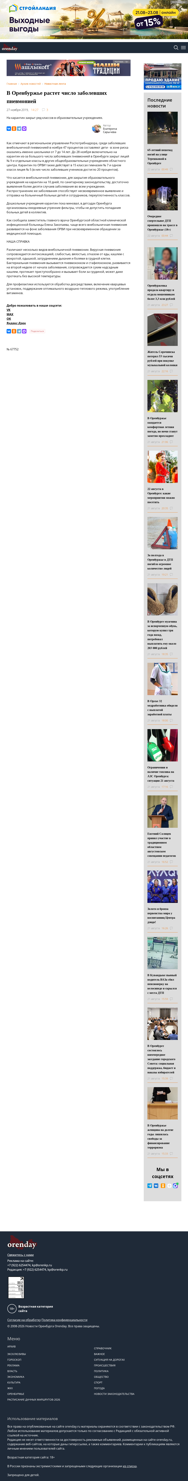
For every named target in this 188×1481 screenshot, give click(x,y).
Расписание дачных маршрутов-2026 (33, 1399)
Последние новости (159, 103)
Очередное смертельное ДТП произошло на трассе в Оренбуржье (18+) (162, 222)
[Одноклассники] (14, 128)
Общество (101, 1376)
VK (8, 310)
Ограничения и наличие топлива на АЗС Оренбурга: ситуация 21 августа (160, 774)
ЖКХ (10, 1388)
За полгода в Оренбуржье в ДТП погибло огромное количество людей (160, 561)
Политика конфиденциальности (64, 1320)
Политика (101, 1371)
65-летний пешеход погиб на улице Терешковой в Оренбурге (159, 156)
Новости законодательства (114, 1394)
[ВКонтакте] (9, 128)
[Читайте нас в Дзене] (169, 1185)
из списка (130, 1466)
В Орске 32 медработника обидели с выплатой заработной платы (162, 707)
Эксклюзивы (16, 1354)
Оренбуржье (15, 1394)
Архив (11, 1346)
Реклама (13, 1365)
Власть (12, 1371)
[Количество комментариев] (175, 169)
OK (9, 319)
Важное (99, 1354)
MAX (10, 314)
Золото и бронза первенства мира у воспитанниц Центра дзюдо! (161, 915)
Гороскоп (14, 1359)
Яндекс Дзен (16, 323)
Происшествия (104, 1365)
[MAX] (24, 128)
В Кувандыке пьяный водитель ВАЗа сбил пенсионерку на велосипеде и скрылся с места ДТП (162, 984)
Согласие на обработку (24, 1320)
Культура (13, 1382)
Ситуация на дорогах (109, 1359)
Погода (99, 1388)
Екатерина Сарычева (110, 130)
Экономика (15, 1376)
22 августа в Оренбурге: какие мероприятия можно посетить (161, 495)
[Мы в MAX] (175, 1185)
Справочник (103, 1348)
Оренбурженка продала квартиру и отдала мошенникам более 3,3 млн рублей (161, 292)
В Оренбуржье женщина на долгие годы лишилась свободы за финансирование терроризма (160, 1136)
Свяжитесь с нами (20, 1255)
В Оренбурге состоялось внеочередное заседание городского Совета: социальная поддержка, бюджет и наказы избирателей (161, 1059)
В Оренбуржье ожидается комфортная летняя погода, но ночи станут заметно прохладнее (162, 427)
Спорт (98, 1382)
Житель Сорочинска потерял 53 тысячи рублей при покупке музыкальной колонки (162, 358)
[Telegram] (19, 128)
